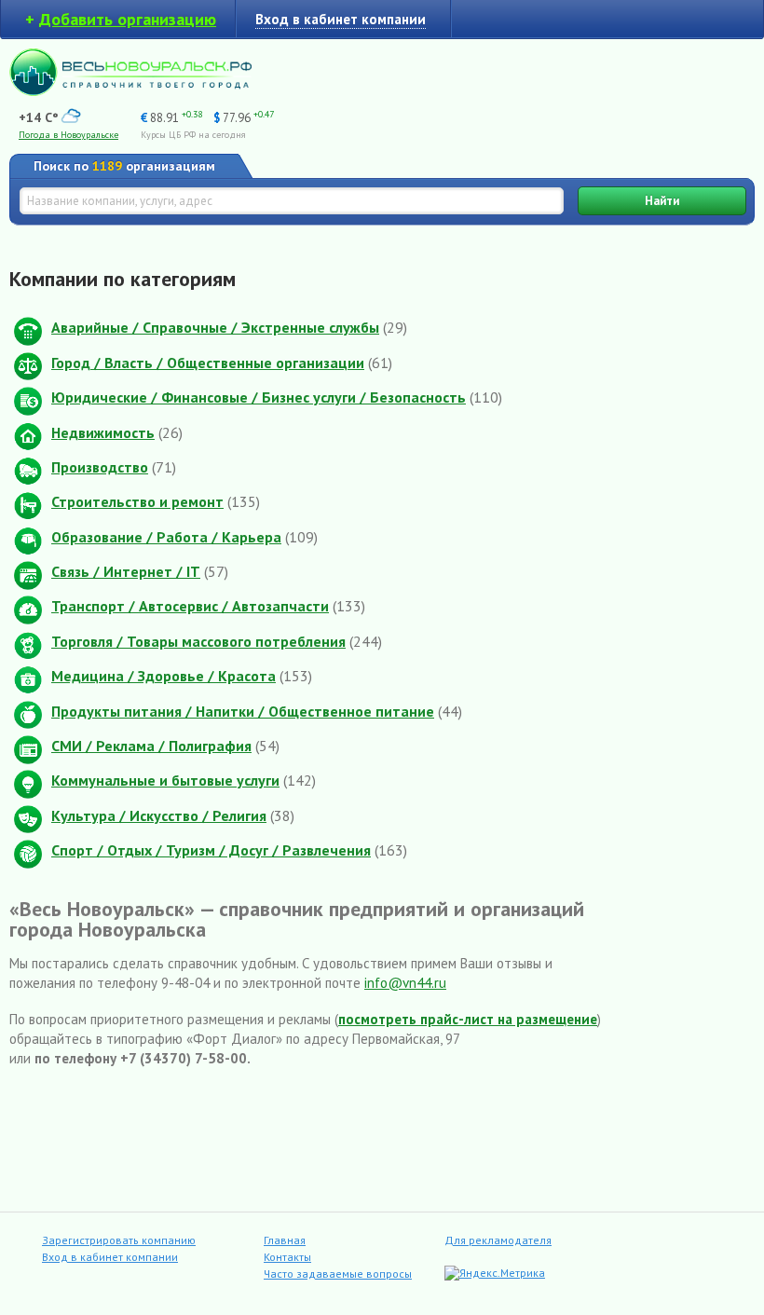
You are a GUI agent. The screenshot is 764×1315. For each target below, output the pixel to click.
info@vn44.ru (405, 983)
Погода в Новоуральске (68, 135)
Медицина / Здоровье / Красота (163, 675)
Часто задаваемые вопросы (338, 1274)
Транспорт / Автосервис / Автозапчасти (190, 605)
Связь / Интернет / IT (125, 571)
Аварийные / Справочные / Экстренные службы (215, 327)
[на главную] (130, 91)
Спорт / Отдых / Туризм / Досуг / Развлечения (211, 850)
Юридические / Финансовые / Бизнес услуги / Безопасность (258, 397)
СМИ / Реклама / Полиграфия (151, 745)
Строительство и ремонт (137, 501)
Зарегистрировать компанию (119, 1240)
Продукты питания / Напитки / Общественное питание (242, 711)
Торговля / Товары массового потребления (198, 641)
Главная (285, 1240)
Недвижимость (103, 432)
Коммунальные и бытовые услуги (165, 780)
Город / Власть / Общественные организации (207, 362)
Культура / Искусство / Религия (158, 815)
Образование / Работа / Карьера (166, 536)
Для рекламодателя (498, 1240)
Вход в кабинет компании (110, 1257)
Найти (662, 201)
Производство (99, 467)
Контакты (287, 1257)
